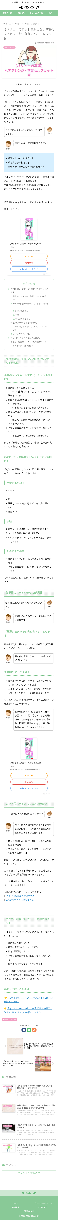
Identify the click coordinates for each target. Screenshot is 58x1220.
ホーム (15, 1203)
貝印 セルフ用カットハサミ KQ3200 (25, 243)
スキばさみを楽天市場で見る (20, 896)
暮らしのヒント (10, 1019)
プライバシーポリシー (43, 1203)
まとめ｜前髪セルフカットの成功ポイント (28, 342)
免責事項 (15, 1207)
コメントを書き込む (29, 1173)
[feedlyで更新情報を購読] (29, 1030)
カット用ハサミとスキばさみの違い (26, 338)
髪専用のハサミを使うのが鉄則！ (25, 323)
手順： (18, 315)
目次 (25, 283)
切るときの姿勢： (22, 319)
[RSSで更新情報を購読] (34, 1030)
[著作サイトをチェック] (23, 1030)
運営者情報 (29, 1211)
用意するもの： (21, 311)
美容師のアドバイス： (22, 334)
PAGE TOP (30, 1193)
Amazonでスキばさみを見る (20, 900)
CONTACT (42, 1207)
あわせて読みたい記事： (23, 346)
